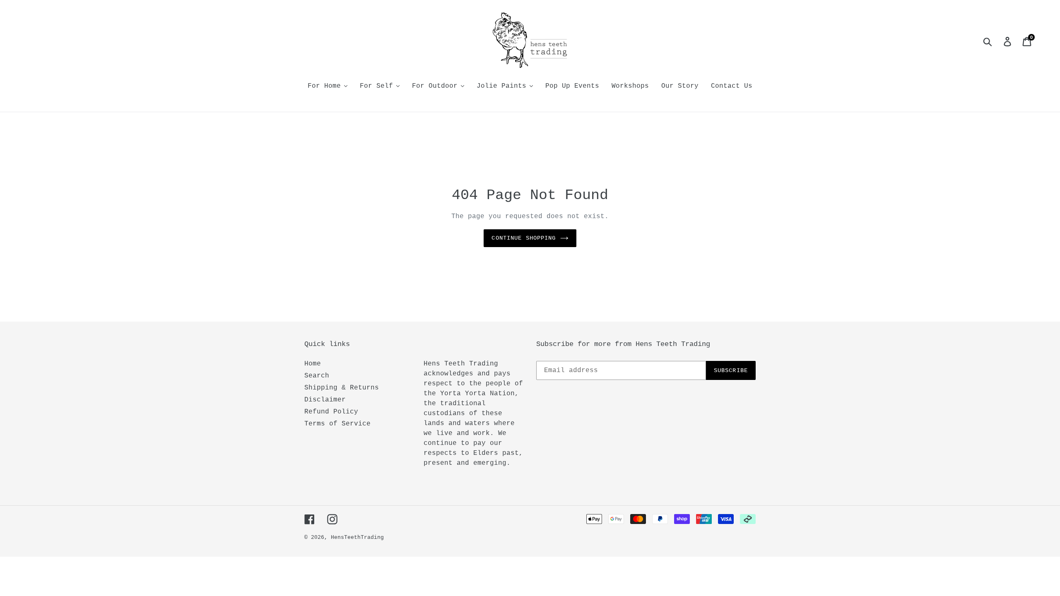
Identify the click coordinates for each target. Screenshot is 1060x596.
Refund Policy (331, 412)
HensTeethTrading (357, 537)
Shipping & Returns (341, 388)
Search (316, 376)
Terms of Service (337, 424)
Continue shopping (523, 238)
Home (312, 364)
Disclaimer (325, 400)
